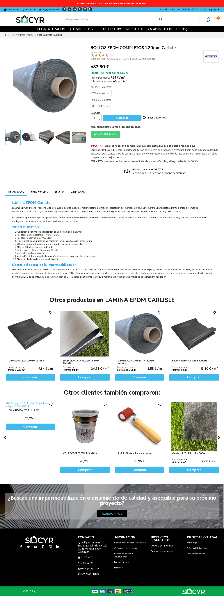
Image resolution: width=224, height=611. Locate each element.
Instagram (85, 9)
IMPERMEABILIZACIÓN (51, 29)
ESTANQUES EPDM (109, 29)
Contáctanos (112, 514)
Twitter (69, 9)
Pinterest (80, 9)
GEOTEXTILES (134, 29)
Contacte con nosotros (125, 548)
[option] (30, 345)
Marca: (94, 52)
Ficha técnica (39, 192)
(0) (111, 55)
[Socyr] (194, 591)
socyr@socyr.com (50, 9)
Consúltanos (108, 134)
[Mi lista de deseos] (201, 19)
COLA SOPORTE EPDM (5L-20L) (25, 453)
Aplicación (78, 192)
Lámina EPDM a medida (162, 545)
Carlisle (101, 52)
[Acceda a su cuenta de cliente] (208, 19)
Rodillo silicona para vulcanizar (80, 453)
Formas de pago (122, 562)
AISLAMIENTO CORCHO (162, 29)
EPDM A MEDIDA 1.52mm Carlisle (189, 360)
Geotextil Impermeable (162, 551)
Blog (184, 29)
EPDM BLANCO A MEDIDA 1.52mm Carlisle (81, 361)
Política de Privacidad (197, 548)
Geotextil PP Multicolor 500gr (134, 453)
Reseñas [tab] (59, 192)
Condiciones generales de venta (130, 542)
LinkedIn (90, 9)
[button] (5, 437)
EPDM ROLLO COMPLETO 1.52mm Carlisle (136, 361)
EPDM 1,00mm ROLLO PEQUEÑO (189, 453)
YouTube (75, 9)
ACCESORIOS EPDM (81, 29)
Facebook (64, 9)
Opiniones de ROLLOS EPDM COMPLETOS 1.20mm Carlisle (123, 58)
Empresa (118, 567)
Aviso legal (192, 542)
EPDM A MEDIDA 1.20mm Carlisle (26, 360)
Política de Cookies (196, 553)
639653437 (13, 9)
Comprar (122, 118)
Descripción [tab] (16, 192)
